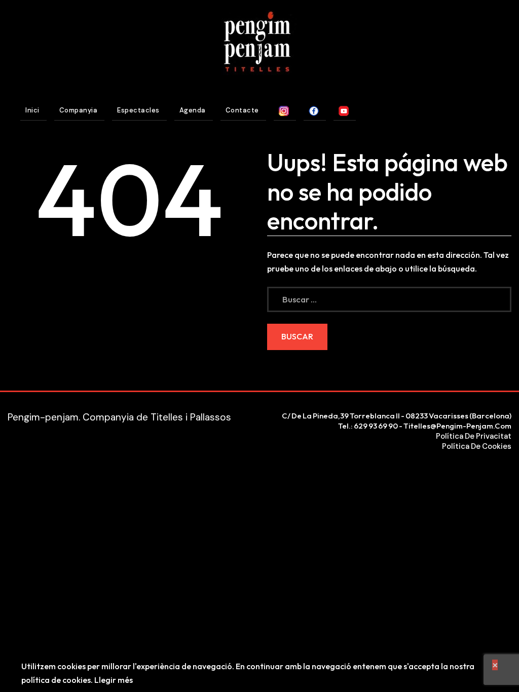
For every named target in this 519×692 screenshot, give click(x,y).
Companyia (78, 110)
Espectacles (138, 110)
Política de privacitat (473, 436)
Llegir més (113, 680)
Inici (32, 110)
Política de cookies (476, 446)
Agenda (192, 110)
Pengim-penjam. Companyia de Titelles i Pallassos (119, 417)
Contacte (242, 110)
